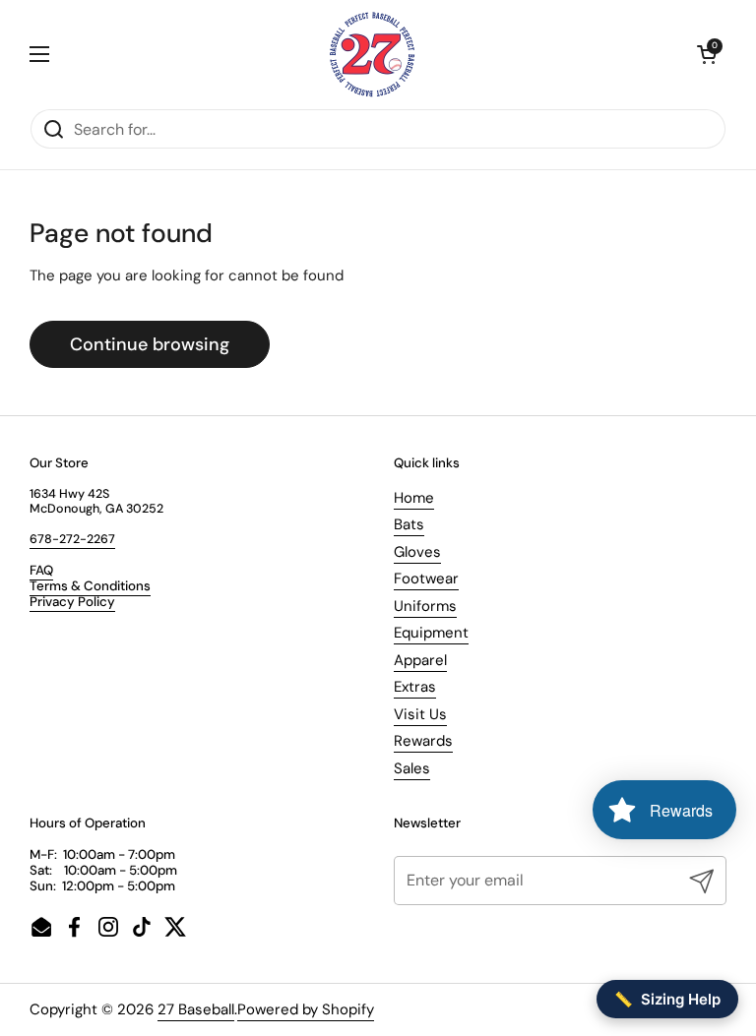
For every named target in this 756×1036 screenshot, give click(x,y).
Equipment (431, 632)
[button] (706, 54)
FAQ (41, 570)
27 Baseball (196, 1009)
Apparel (420, 660)
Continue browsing (149, 344)
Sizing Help (667, 999)
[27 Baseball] (373, 54)
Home (414, 498)
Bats (409, 524)
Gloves (417, 552)
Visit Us (420, 714)
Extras (415, 687)
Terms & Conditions (90, 586)
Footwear (426, 578)
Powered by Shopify (305, 1009)
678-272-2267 (72, 539)
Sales (412, 768)
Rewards (423, 741)
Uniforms (425, 606)
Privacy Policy (72, 601)
